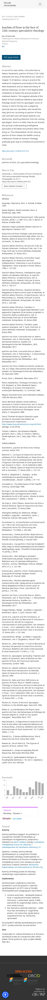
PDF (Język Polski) (11, 57)
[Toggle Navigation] (40, 4)
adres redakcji (20, 842)
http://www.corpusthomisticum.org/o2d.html (21, 424)
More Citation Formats (13, 186)
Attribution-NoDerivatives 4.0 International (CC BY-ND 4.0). (22, 865)
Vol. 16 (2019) (7, 16)
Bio (3, 46)
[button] (5, 994)
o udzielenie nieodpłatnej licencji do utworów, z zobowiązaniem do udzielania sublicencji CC (23, 844)
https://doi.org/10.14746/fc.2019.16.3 (15, 151)
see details (17, 818)
